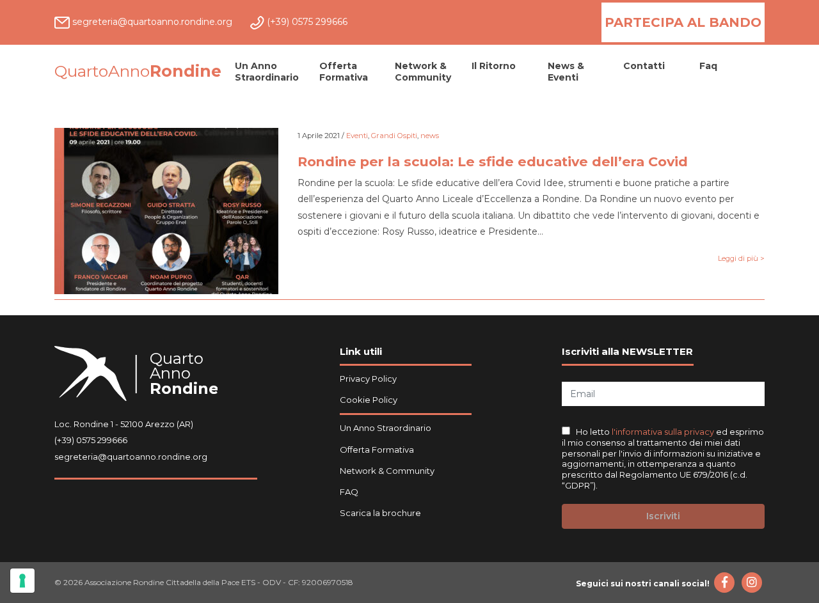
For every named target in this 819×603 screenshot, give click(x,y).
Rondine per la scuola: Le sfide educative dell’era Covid (493, 161)
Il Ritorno (494, 66)
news (429, 135)
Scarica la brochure (380, 513)
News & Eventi (566, 71)
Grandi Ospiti (394, 135)
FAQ (349, 492)
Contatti (644, 66)
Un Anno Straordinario (267, 71)
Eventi (357, 135)
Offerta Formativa (343, 71)
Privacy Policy (368, 378)
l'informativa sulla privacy (664, 432)
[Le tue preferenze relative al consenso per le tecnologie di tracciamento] (22, 580)
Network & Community (423, 71)
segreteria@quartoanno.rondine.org (130, 456)
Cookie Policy (368, 400)
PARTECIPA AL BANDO (683, 22)
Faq (708, 66)
